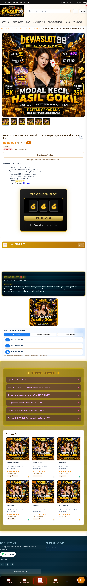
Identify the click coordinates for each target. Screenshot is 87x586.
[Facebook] (2, 564)
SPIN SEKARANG (43, 218)
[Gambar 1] (5, 121)
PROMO (9, 582)
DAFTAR (40, 583)
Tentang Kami (51, 547)
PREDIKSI (55, 582)
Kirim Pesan (9, 554)
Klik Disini (26, 183)
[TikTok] (12, 564)
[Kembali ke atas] (82, 574)
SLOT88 (67, 22)
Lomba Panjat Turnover (43, 334)
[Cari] (30, 11)
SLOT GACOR (18, 22)
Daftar (79, 2)
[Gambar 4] (30, 121)
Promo (72, 2)
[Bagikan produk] (81, 136)
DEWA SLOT (65, 2)
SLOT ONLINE (36, 28)
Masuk (84, 2)
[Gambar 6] (46, 121)
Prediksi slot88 (70, 334)
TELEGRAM (24, 582)
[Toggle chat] (81, 580)
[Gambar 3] (22, 121)
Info (80, 245)
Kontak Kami (50, 551)
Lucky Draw (16, 334)
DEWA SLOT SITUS (55, 22)
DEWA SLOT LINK (39, 22)
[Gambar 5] (38, 121)
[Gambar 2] (13, 121)
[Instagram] (7, 564)
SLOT (28, 22)
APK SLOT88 (77, 22)
